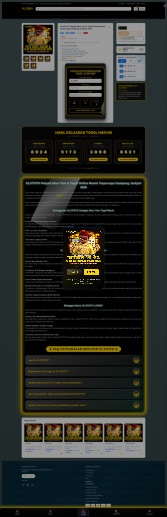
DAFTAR (91, 272)
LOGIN (74, 272)
